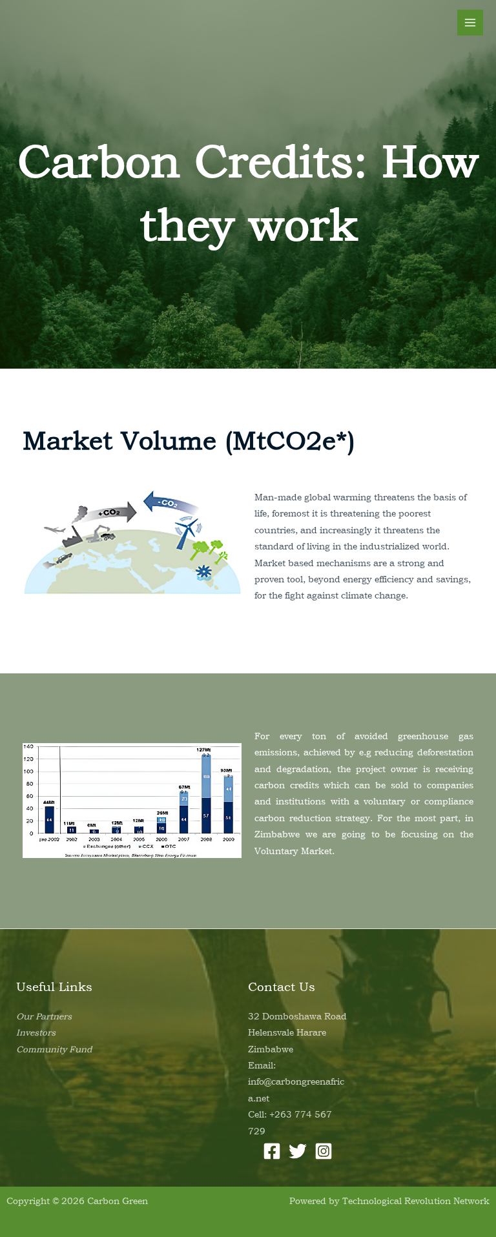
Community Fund (54, 1049)
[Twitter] (298, 1151)
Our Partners (44, 1016)
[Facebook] (272, 1151)
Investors (36, 1032)
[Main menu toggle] (470, 23)
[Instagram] (324, 1151)
